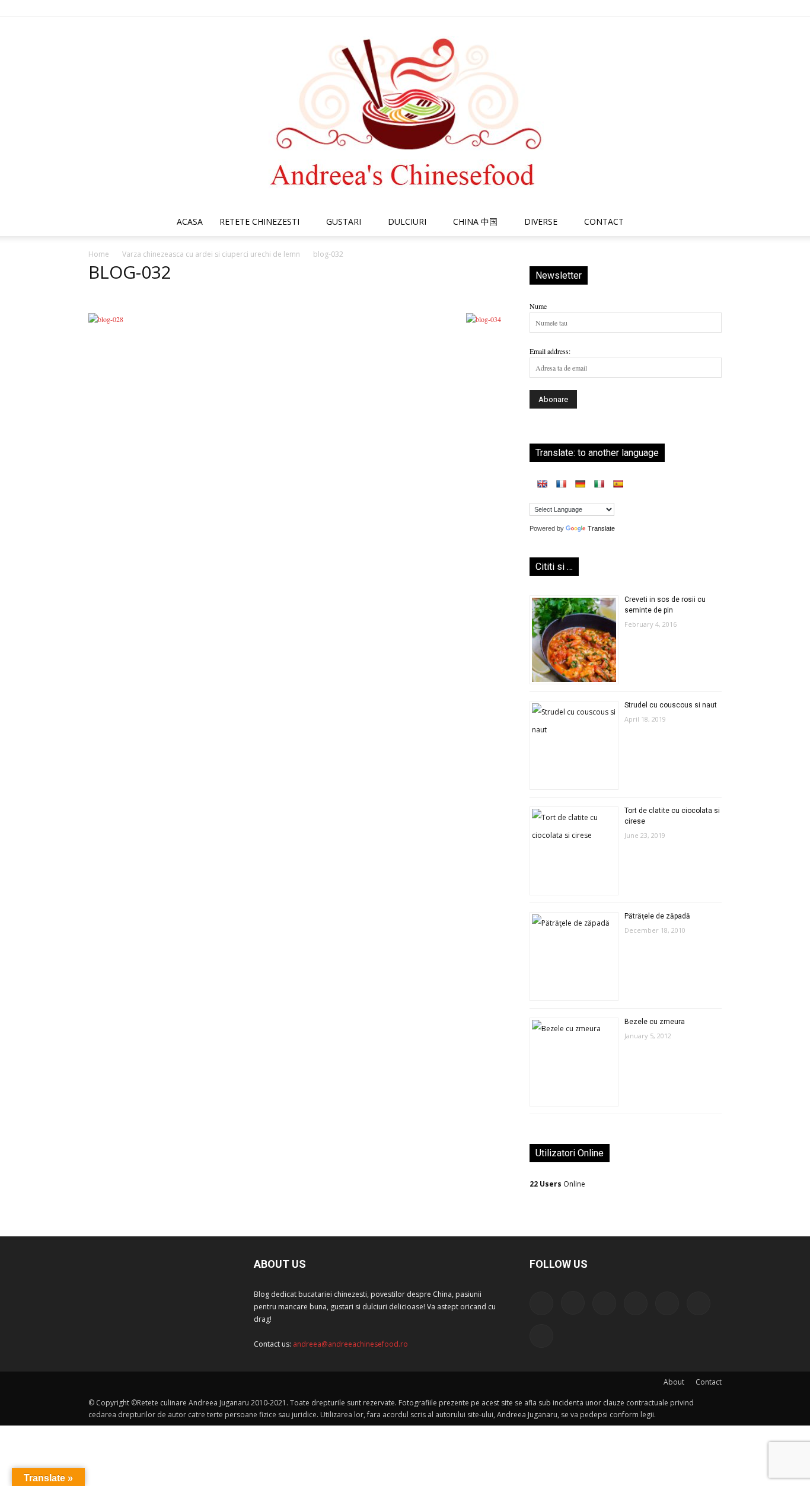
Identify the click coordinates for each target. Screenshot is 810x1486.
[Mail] (634, 8)
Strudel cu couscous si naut (670, 705)
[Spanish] (618, 484)
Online (557, 1184)
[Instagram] (615, 8)
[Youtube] (713, 8)
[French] (561, 484)
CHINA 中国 (475, 221)
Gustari (343, 221)
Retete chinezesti (259, 221)
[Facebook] (595, 8)
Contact (709, 1382)
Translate (601, 528)
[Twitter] (674, 8)
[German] (580, 484)
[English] (542, 484)
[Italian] (599, 484)
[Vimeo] (693, 8)
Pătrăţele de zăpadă (657, 916)
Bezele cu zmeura (654, 1022)
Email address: (550, 351)
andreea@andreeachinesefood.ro (350, 1344)
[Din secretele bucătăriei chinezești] (405, 112)
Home (98, 254)
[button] (707, 223)
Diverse (540, 221)
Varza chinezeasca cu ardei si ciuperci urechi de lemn (211, 254)
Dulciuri (407, 221)
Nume (538, 306)
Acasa (190, 221)
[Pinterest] (654, 8)
